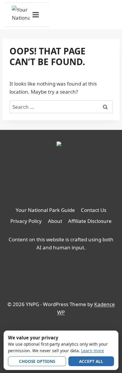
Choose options (37, 361)
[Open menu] (36, 14)
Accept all (91, 361)
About (55, 221)
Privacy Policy (26, 221)
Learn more (92, 350)
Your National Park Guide (45, 210)
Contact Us (93, 210)
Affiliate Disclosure (90, 221)
